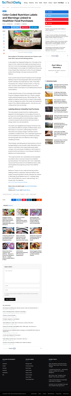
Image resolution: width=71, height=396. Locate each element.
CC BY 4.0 (30, 52)
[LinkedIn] (3, 41)
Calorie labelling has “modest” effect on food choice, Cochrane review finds (18, 322)
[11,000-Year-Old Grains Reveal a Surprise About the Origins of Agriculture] (49, 94)
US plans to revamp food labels (9, 315)
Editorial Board (51, 393)
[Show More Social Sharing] (40, 27)
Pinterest (4, 370)
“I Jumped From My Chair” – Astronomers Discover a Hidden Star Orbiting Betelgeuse (58, 371)
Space (55, 2)
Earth (36, 2)
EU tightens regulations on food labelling (11, 319)
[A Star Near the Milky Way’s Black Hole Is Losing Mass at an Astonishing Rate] (49, 133)
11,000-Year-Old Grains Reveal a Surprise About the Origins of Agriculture (61, 94)
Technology (60, 2)
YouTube (4, 368)
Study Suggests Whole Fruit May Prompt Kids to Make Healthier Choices (36, 253)
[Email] (3, 50)
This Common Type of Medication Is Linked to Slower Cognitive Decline (60, 101)
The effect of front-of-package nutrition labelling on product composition (55, 29)
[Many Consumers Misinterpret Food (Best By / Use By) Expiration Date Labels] (22, 230)
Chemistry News (29, 366)
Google (18, 190)
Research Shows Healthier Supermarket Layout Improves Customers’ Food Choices (21, 220)
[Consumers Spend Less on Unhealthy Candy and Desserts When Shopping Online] (8, 230)
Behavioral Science (7, 194)
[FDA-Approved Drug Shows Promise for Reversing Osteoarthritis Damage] (49, 86)
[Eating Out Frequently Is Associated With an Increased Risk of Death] (36, 230)
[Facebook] (3, 34)
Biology (26, 2)
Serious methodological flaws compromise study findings (14, 311)
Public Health (33, 194)
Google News (26, 190)
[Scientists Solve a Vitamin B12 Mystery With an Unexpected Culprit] (49, 141)
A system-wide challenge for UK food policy (11, 335)
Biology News (29, 363)
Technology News (30, 379)
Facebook (4, 363)
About (39, 393)
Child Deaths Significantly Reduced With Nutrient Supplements (22, 253)
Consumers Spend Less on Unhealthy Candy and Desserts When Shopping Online (8, 238)
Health (40, 2)
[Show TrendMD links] (41, 348)
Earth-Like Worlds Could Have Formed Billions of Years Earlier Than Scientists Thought (58, 365)
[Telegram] (3, 47)
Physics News (29, 372)
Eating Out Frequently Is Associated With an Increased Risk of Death (36, 238)
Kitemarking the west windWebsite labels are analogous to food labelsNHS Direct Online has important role (21, 331)
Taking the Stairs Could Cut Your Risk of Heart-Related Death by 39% (61, 117)
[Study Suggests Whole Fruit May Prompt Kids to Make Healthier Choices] (36, 245)
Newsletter (5, 372)
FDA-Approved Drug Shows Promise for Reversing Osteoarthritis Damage (61, 86)
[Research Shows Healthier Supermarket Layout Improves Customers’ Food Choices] (22, 212)
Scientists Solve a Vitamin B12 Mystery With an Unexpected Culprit (61, 141)
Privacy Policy (58, 393)
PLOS (27, 194)
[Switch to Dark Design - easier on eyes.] (66, 2)
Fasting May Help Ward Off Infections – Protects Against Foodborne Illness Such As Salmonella (35, 220)
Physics (45, 2)
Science (50, 2)
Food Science (16, 194)
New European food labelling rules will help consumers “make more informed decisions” (20, 307)
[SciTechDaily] (11, 3)
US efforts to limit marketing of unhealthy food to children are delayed (17, 342)
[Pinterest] (3, 44)
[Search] (68, 2)
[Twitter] (3, 38)
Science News (29, 374)
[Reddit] (3, 53)
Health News (29, 370)
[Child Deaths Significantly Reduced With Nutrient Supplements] (22, 245)
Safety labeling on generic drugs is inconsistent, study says (15, 338)
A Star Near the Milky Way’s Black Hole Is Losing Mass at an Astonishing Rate (61, 134)
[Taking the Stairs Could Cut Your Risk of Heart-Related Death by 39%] (49, 117)
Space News (28, 377)
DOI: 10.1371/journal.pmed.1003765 (17, 182)
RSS (3, 374)
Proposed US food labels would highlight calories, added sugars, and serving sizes (19, 326)
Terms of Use (66, 393)
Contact (44, 393)
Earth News (28, 368)
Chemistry (31, 2)
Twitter (4, 366)
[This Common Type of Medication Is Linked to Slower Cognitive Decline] (49, 101)
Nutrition (22, 194)
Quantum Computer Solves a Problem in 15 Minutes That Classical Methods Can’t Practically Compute (61, 109)
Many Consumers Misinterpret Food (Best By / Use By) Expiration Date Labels (22, 238)
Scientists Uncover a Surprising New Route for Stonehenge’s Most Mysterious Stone (60, 125)
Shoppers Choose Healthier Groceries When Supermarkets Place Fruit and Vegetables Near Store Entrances (8, 221)
